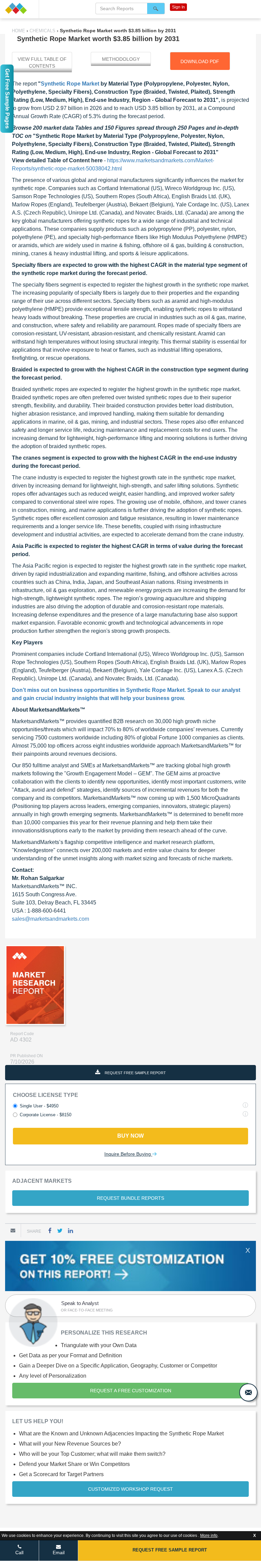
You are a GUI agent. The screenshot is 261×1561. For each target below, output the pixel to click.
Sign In (178, 7)
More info (209, 1535)
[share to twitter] (60, 1230)
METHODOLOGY (121, 59)
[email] (248, 1392)
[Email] (13, 1230)
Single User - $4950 (39, 1105)
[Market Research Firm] (19, 8)
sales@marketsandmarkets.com (50, 919)
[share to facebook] (50, 1230)
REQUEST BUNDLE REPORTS (130, 1198)
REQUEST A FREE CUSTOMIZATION (130, 1390)
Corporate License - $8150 (45, 1114)
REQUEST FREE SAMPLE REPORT (135, 1073)
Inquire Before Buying (128, 1154)
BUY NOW (130, 1136)
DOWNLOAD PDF (199, 61)
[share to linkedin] (70, 1230)
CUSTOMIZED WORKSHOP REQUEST (130, 1489)
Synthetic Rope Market (70, 84)
